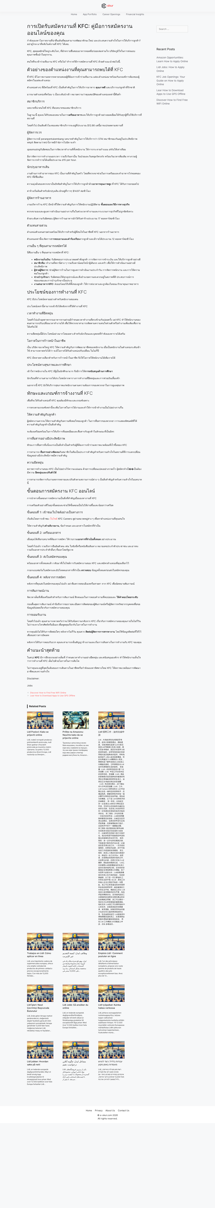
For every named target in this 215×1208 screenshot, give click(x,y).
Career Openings (111, 14)
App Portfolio (90, 14)
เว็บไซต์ (53, 518)
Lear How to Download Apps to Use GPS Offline (52, 695)
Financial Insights (135, 14)
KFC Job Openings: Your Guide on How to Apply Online (170, 80)
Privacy (99, 1110)
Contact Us (123, 1110)
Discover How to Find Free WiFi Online (48, 692)
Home (74, 14)
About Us (110, 1110)
